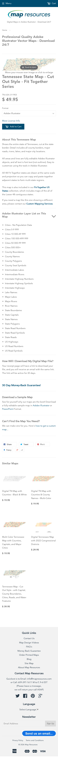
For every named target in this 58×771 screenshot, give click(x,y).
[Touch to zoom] (29, 64)
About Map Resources (29, 667)
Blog (29, 659)
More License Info (11, 120)
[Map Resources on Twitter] (17, 696)
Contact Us (29, 638)
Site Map (29, 663)
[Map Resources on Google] (40, 696)
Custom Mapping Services (39, 203)
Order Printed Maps (29, 655)
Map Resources (31, 744)
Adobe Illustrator (41, 405)
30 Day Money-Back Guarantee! (21, 385)
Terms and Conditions (35, 740)
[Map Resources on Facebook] (25, 696)
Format (5, 108)
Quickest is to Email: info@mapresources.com (29, 678)
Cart (53, 3)
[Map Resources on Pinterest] (33, 696)
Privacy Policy (17, 740)
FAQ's (29, 646)
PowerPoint (7, 409)
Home (4, 30)
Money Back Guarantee (29, 650)
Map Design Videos (29, 642)
